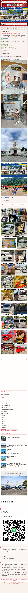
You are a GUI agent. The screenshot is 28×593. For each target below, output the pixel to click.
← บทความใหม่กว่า (4, 204)
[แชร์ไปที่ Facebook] (6, 200)
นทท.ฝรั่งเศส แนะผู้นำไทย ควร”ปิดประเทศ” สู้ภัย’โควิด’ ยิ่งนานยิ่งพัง (14, 572)
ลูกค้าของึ (3, 421)
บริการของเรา (4, 411)
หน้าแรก (13, 204)
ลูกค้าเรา (3, 423)
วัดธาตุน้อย (3, 425)
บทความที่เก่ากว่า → (23, 204)
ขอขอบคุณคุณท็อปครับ (10, 456)
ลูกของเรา (3, 415)
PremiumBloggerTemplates (14, 583)
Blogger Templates (13, 582)
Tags (8, 430)
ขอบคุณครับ (8, 449)
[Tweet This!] (7, 197)
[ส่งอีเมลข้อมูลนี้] (2, 200)
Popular (3, 430)
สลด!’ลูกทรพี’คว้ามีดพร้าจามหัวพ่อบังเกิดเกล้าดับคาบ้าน (12, 567)
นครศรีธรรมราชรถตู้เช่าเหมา (7, 409)
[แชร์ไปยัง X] (5, 200)
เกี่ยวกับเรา (3, 399)
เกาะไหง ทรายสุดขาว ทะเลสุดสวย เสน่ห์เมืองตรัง (10, 551)
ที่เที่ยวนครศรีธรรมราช (5, 405)
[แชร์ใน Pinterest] (8, 200)
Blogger (14, 580)
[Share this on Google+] (8, 197)
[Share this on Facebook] (5, 197)
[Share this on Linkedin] (12, 197)
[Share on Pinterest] (10, 197)
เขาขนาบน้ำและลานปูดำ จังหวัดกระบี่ (13, 463)
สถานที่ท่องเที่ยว (4, 427)
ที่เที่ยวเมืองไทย (4, 407)
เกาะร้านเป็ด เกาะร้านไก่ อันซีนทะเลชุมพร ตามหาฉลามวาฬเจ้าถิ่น (14, 549)
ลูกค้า (2, 417)
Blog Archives (14, 430)
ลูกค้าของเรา (7, 28)
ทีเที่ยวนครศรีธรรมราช (5, 403)
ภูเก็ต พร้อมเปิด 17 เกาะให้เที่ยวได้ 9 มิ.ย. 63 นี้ (10, 553)
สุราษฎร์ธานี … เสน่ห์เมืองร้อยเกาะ (8, 558)
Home (3, 28)
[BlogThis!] (4, 200)
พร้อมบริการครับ (4, 413)
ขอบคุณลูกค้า (5, 31)
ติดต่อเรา (3, 401)
